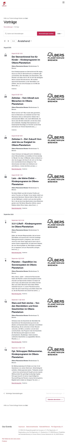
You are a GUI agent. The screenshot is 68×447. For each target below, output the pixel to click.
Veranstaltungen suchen (46, 33)
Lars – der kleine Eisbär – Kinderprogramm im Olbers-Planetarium (25, 181)
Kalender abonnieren (54, 399)
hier (26, 18)
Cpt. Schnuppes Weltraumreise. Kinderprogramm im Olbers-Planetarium (27, 354)
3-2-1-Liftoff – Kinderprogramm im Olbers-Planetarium (27, 225)
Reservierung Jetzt (17, 169)
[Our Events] (4, 5)
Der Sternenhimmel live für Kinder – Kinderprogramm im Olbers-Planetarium (26, 59)
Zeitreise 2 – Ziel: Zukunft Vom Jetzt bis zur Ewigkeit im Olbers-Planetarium (26, 141)
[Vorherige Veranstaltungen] (5, 41)
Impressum (22, 426)
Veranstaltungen (8, 27)
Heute (13, 41)
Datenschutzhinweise (32, 426)
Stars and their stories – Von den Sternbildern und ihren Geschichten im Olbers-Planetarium (25, 307)
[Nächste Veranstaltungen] (8, 41)
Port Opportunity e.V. (57, 426)
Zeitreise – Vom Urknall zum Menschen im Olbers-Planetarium (25, 100)
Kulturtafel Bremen (44, 426)
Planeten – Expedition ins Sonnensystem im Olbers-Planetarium (24, 264)
